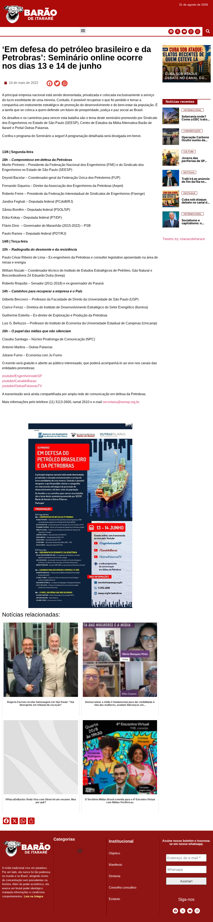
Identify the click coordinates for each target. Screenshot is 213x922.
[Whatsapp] (197, 31)
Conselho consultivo (122, 887)
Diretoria (114, 876)
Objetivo (114, 853)
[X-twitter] (177, 31)
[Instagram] (191, 31)
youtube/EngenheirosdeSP (22, 376)
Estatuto (114, 899)
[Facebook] (171, 31)
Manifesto (115, 864)
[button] (83, 30)
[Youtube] (184, 31)
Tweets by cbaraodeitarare (183, 239)
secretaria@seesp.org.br (121, 402)
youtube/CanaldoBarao (19, 381)
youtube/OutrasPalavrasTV (22, 386)
